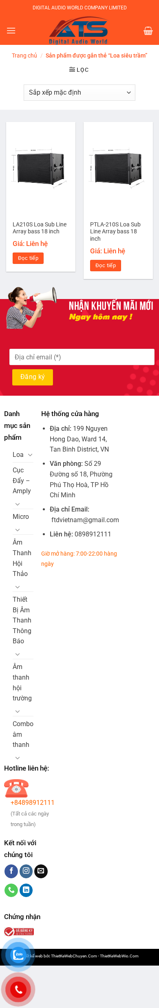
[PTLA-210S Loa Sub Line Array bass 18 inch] (118, 169)
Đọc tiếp (28, 258)
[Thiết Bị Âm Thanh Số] (79, 30)
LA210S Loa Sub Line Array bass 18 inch (39, 228)
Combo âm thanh (23, 734)
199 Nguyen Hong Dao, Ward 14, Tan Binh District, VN (79, 439)
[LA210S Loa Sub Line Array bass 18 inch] (40, 169)
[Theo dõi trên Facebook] (11, 871)
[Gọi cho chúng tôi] (11, 890)
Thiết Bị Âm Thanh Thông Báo (22, 620)
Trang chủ (24, 55)
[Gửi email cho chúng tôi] (41, 871)
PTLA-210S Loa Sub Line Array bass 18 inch (115, 231)
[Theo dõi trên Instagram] (26, 871)
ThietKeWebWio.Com (119, 956)
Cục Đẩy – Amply (22, 480)
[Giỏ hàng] (148, 31)
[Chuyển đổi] (30, 454)
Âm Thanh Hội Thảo (22, 558)
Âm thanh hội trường (22, 682)
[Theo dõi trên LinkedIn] (26, 890)
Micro (21, 517)
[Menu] (11, 30)
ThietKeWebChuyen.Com (74, 956)
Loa (18, 455)
